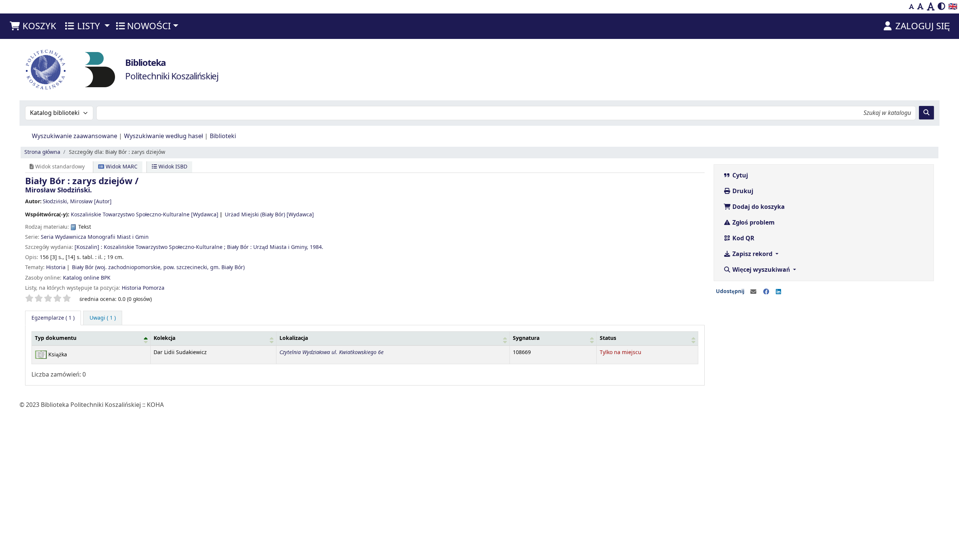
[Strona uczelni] (45, 69)
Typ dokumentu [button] (55, 338)
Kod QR (742, 238)
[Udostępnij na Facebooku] (766, 292)
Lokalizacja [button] (293, 338)
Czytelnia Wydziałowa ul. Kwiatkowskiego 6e (331, 352)
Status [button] (608, 338)
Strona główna (42, 152)
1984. (316, 247)
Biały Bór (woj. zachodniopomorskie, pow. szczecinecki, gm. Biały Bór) (158, 267)
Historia (56, 267)
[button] (32, 26)
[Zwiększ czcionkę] (930, 6)
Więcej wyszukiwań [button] (761, 269)
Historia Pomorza (143, 288)
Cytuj (739, 175)
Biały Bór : (239, 247)
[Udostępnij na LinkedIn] (778, 292)
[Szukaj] (926, 112)
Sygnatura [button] (526, 338)
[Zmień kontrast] (941, 6)
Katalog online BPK (87, 278)
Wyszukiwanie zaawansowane (74, 136)
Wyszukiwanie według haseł (163, 136)
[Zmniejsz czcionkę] (911, 6)
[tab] (102, 318)
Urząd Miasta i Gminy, (280, 247)
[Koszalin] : (88, 247)
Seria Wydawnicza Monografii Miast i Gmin (95, 237)
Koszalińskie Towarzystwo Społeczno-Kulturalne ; (165, 247)
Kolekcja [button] (164, 338)
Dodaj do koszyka (758, 206)
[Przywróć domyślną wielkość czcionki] (920, 6)
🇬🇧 (953, 6)
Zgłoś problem (753, 222)
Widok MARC (120, 167)
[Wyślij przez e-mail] (753, 292)
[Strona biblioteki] (100, 69)
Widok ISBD (172, 167)
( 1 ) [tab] (53, 318)
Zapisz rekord (752, 254)
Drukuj (742, 191)
